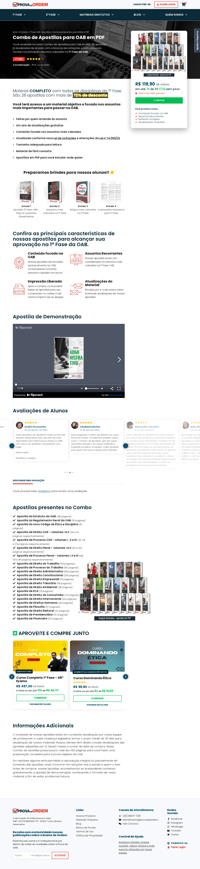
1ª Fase (17, 15)
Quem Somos (174, 15)
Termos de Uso (85, 831)
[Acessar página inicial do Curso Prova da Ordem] (30, 4)
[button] (65, 472)
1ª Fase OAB (35, 32)
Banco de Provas (86, 827)
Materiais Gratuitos (95, 15)
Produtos (24, 32)
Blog (137, 15)
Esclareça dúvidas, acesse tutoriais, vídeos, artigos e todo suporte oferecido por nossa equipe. (137, 847)
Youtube (176, 830)
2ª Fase (51, 15)
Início (15, 32)
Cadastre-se (142, 4)
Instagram (177, 822)
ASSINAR (60, 855)
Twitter (175, 834)
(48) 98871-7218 (131, 816)
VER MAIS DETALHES (40, 704)
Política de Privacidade (89, 835)
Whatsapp (177, 826)
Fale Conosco (130, 823)
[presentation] (11, 445)
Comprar (159, 100)
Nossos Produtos (86, 816)
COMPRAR (40, 697)
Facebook (176, 818)
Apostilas (46, 32)
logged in (44, 491)
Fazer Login (167, 4)
